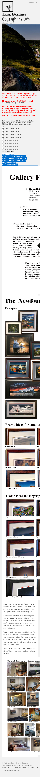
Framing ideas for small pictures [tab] (14, 158)
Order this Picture (8, 151)
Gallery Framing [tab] (8, 154)
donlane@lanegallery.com (13, 102)
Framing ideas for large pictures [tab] (14, 160)
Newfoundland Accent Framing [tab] (13, 156)
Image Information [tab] (9, 163)
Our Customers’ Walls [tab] (10, 165)
